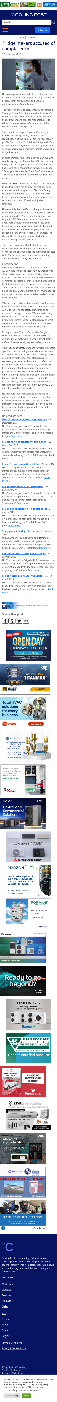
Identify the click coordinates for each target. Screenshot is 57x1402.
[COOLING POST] (23, 1148)
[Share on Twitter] (19, 621)
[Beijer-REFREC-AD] (28, 4)
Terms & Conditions (12, 1342)
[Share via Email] (26, 621)
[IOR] (23, 1215)
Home (21, 37)
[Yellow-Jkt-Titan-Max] (25, 679)
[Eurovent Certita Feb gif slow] (28, 1048)
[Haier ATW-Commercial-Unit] (23, 813)
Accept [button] (27, 1395)
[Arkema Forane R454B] (28, 913)
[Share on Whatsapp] (12, 621)
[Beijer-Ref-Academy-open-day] (28, 645)
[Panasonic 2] (23, 947)
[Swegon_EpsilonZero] (28, 1014)
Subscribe (43, 30)
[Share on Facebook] (5, 621)
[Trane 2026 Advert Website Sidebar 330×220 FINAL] (23, 712)
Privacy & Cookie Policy (14, 1348)
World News (8, 1284)
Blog (4, 1313)
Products (6, 1300)
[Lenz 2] (23, 1182)
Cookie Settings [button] (12, 1395)
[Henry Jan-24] (28, 746)
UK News (31, 37)
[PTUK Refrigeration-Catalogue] (23, 1081)
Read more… (17, 436)
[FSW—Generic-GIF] (28, 605)
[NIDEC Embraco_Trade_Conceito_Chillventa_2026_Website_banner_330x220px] (23, 980)
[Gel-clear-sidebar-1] (28, 1115)
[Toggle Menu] (5, 30)
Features (6, 1295)
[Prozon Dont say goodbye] (28, 880)
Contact (6, 1330)
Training (6, 1319)
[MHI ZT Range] (28, 846)
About (5, 1324)
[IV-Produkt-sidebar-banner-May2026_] (23, 779)
